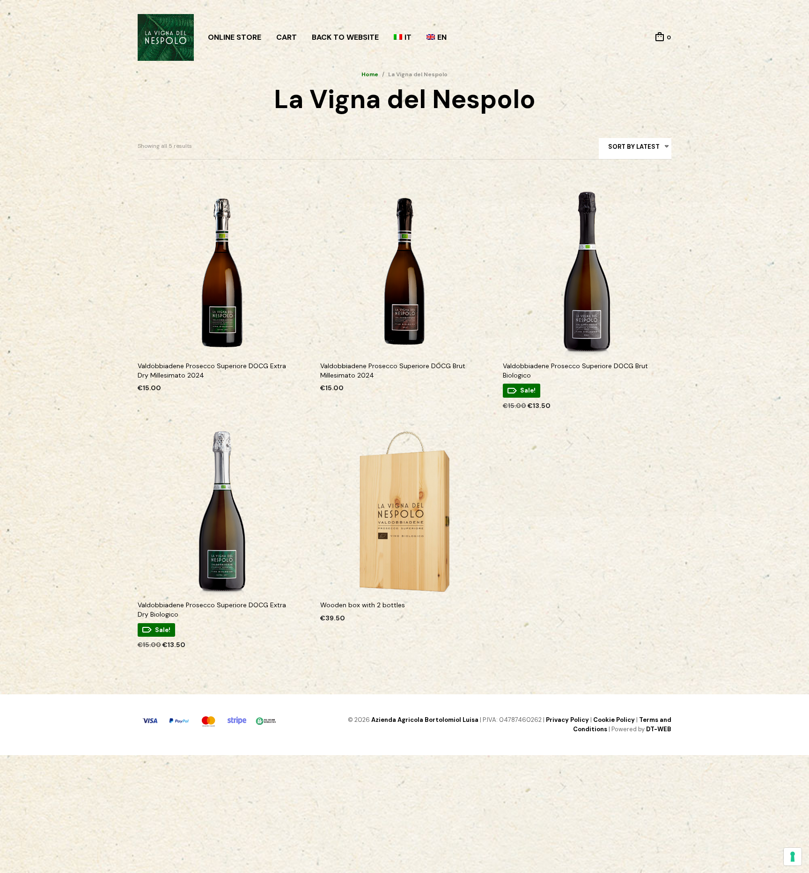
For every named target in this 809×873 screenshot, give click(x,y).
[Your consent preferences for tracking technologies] (793, 857)
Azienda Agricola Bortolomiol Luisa (424, 720)
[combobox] (635, 148)
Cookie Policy (614, 720)
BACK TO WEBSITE (345, 37)
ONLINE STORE (234, 37)
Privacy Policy (567, 720)
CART (286, 37)
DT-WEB (658, 729)
